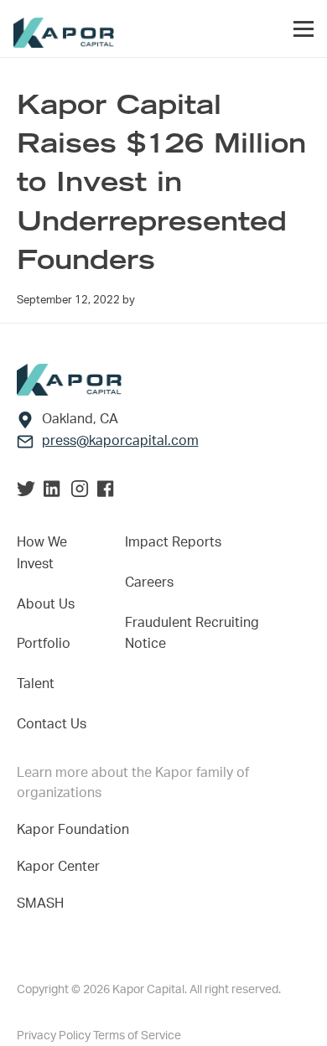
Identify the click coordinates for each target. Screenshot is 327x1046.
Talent (35, 684)
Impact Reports (173, 542)
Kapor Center (61, 866)
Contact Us (51, 724)
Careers (149, 582)
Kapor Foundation (76, 829)
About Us (46, 604)
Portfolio (43, 643)
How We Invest (42, 553)
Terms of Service (137, 1036)
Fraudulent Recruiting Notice (192, 633)
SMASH (40, 903)
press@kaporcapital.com (120, 441)
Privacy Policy (55, 1036)
